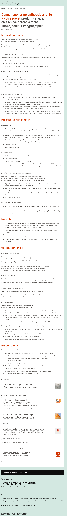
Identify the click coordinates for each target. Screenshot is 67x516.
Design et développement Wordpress (13, 501)
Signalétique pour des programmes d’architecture (16, 173)
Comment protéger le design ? (16, 452)
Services (10, 8)
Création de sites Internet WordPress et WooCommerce (16, 408)
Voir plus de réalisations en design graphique (14, 442)
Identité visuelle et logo (8, 438)
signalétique (40, 498)
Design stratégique (8, 505)
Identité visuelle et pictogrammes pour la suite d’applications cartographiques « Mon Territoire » (24, 430)
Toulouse (18, 438)
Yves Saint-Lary (8, 479)
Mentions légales (22, 513)
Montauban (13, 487)
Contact (13, 513)
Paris (11, 423)
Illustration (5, 423)
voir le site (32, 408)
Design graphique (7, 460)
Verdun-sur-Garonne (23, 487)
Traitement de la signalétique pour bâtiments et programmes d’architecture (21, 386)
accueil (3, 8)
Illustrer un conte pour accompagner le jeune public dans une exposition (19, 416)
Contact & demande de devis (15, 472)
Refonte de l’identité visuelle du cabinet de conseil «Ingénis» (17, 401)
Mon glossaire (5, 513)
